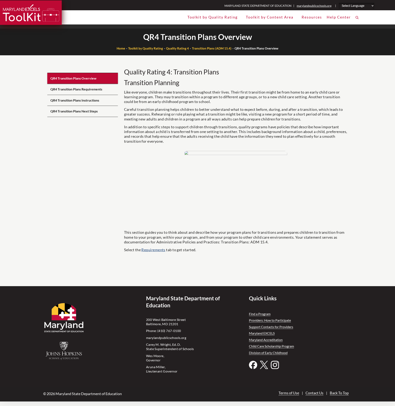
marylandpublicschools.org (314, 5)
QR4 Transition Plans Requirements (76, 89)
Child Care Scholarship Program (271, 346)
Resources (312, 17)
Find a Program (260, 314)
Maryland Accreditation (266, 340)
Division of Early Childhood (268, 353)
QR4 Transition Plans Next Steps (74, 111)
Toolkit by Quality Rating (212, 17)
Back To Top (339, 393)
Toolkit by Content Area (269, 17)
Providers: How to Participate (270, 320)
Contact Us (314, 393)
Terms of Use (289, 393)
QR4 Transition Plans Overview (73, 78)
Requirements (153, 250)
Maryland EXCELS (262, 333)
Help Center (339, 17)
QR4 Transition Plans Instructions (74, 100)
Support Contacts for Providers (271, 327)
